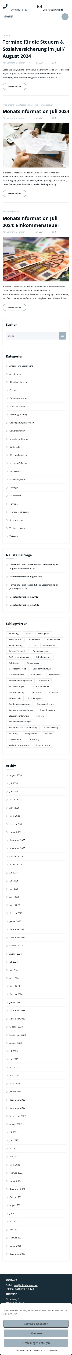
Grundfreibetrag (16, 674)
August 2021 (15, 1205)
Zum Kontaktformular (53, 9)
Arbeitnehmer (15, 639)
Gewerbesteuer (17, 430)
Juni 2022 (13, 1140)
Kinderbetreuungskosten (20, 680)
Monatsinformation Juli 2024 (36, 111)
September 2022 (17, 1116)
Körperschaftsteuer (18, 455)
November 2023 (17, 1018)
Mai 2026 (14, 799)
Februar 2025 (16, 913)
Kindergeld (14, 446)
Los (62, 335)
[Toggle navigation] (65, 16)
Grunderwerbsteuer (19, 438)
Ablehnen (36, 1333)
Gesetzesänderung (17, 669)
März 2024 (14, 986)
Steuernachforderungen (20, 721)
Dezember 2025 (17, 840)
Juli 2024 (13, 961)
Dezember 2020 (17, 1253)
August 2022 (15, 1124)
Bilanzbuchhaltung (18, 382)
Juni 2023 (13, 1059)
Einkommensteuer (11, 211)
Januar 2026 (15, 832)
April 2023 (14, 1075)
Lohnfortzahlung (16, 692)
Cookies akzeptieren (36, 1323)
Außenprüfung (16, 645)
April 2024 (14, 978)
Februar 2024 (16, 994)
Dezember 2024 (17, 929)
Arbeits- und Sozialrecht (21, 365)
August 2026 (15, 775)
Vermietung (33, 739)
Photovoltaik (15, 698)
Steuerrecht (15, 495)
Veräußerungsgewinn (19, 745)
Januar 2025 (15, 921)
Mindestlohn (54, 692)
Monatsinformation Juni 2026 (24, 604)
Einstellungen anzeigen (36, 1343)
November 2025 (17, 848)
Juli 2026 (13, 783)
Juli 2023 (13, 1051)
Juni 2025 (13, 880)
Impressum (51, 1350)
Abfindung (14, 633)
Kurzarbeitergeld (16, 686)
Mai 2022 (14, 1148)
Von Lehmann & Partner (14, 62)
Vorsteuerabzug (43, 745)
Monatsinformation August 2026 (25, 576)
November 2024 (17, 937)
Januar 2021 (15, 1245)
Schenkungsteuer (17, 479)
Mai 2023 (14, 1067)
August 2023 (15, 1042)
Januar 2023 (15, 1091)
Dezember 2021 (17, 1189)
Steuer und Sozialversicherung (23, 727)
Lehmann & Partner (18, 463)
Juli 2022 (13, 1132)
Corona (13, 390)
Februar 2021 (16, 1237)
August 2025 (15, 864)
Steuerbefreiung (47, 710)
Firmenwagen (33, 663)
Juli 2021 (13, 1213)
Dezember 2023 (17, 1010)
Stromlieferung (51, 727)
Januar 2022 (15, 1180)
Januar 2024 (15, 1002)
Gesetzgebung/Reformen (27, 104)
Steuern (40, 716)
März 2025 (14, 905)
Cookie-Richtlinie (23, 1350)
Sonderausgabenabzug (19, 704)
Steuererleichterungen (19, 716)
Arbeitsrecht (8, 104)
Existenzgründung (18, 414)
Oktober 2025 (16, 856)
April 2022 (14, 1156)
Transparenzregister (19, 511)
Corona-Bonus (49, 645)
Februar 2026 (16, 823)
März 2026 (14, 815)
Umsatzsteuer (47, 104)
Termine (6, 35)
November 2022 (17, 1107)
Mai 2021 (14, 1221)
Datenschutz (39, 1350)
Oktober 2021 (16, 1197)
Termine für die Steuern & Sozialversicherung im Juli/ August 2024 (34, 49)
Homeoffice (54, 674)
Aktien (28, 633)
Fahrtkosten (14, 663)
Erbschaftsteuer (17, 406)
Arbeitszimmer (53, 639)
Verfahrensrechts (17, 528)
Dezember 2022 (17, 1099)
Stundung (13, 733)
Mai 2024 (14, 970)
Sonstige (13, 487)
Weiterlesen (14, 86)
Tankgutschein (31, 733)
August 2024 (15, 953)
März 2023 (14, 1083)
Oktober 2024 (16, 945)
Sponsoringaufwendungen (21, 710)
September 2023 (17, 1034)
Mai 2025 (14, 888)
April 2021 (14, 1229)
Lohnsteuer (14, 471)
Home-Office (36, 674)
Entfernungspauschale (19, 657)
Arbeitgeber (43, 633)
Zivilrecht (13, 536)
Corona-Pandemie (17, 651)
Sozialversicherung (45, 704)
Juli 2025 (13, 872)
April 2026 (14, 807)
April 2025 (14, 896)
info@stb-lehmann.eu (26, 1285)
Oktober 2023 (16, 1026)
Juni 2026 (13, 791)
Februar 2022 (16, 1172)
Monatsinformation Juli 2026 (23, 596)
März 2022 (14, 1164)
